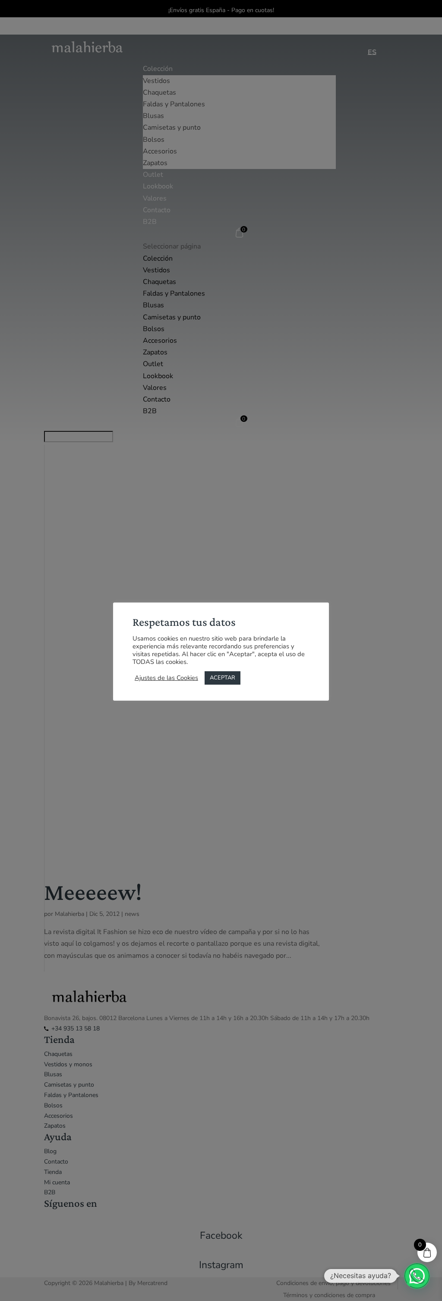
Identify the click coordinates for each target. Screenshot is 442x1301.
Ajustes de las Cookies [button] (166, 678)
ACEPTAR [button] (222, 678)
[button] (417, 1276)
